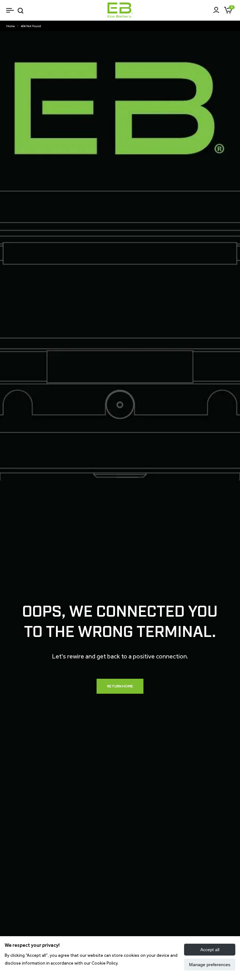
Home (10, 26)
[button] (10, 10)
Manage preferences (209, 964)
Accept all (209, 949)
